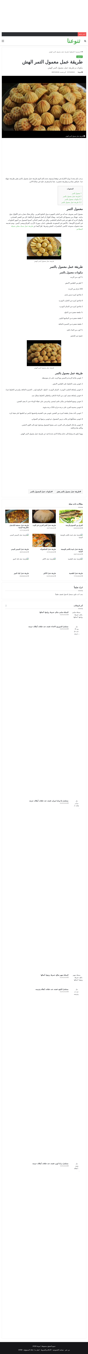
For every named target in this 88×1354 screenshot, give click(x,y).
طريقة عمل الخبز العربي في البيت (44, 525)
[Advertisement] (44, 16)
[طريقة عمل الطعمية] (71, 564)
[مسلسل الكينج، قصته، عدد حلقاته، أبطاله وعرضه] (76, 1074)
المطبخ (72, 52)
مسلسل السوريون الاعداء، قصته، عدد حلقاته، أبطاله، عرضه (48, 626)
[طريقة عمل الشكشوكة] (44, 540)
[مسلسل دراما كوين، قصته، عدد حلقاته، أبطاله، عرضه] (76, 1248)
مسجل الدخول (68, 594)
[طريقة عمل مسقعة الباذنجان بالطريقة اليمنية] (17, 516)
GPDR (20, 1350)
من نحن (67, 1350)
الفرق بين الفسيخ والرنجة (74, 525)
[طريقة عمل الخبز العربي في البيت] (44, 516)
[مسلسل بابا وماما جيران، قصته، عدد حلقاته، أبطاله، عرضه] (76, 886)
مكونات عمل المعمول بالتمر (40, 491)
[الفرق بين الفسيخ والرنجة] (71, 516)
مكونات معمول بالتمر (73, 199)
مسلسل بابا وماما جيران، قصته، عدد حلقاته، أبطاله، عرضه (48, 801)
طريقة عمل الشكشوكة (48, 549)
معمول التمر (76, 193)
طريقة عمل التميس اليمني (20, 549)
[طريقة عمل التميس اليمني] (17, 540)
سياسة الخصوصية (58, 1350)
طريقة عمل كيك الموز (21, 573)
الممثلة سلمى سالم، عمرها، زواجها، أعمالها (54, 612)
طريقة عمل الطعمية (76, 573)
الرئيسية (78, 52)
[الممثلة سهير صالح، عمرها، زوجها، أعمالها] (76, 980)
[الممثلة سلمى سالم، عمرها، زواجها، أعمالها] (76, 617)
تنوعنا (79, 72)
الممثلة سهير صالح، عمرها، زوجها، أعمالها (54, 975)
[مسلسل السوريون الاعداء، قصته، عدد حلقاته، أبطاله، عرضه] (76, 711)
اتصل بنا (37, 1350)
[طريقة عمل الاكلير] (44, 564)
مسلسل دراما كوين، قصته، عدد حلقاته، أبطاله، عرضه (50, 1163)
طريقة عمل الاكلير (49, 573)
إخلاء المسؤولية (28, 1350)
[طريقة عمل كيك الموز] (17, 564)
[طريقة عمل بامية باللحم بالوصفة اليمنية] (71, 540)
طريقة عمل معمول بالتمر (72, 196)
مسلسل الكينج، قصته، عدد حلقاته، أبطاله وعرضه (52, 989)
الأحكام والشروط (46, 1350)
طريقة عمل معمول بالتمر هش (68, 491)
